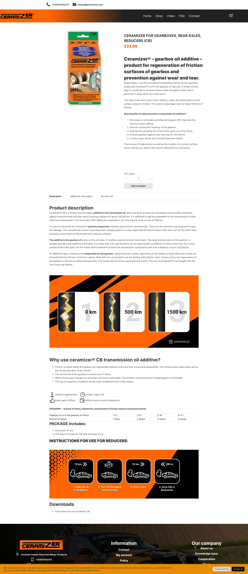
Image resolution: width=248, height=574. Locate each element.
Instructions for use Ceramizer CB (72, 511)
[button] (120, 32)
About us (206, 548)
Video (171, 16)
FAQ (182, 16)
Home (147, 16)
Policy (124, 560)
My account (124, 555)
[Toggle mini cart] (231, 15)
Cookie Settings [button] (222, 569)
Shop (159, 16)
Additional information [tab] (81, 196)
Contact (194, 16)
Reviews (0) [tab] (107, 196)
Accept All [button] (238, 569)
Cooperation (206, 559)
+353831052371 (60, 4)
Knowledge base (206, 553)
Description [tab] (55, 196)
